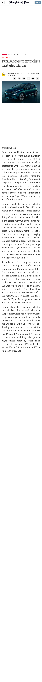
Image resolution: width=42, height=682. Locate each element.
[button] (3, 2)
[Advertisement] (21, 32)
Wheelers (22, 55)
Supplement (13, 55)
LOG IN (38, 2)
